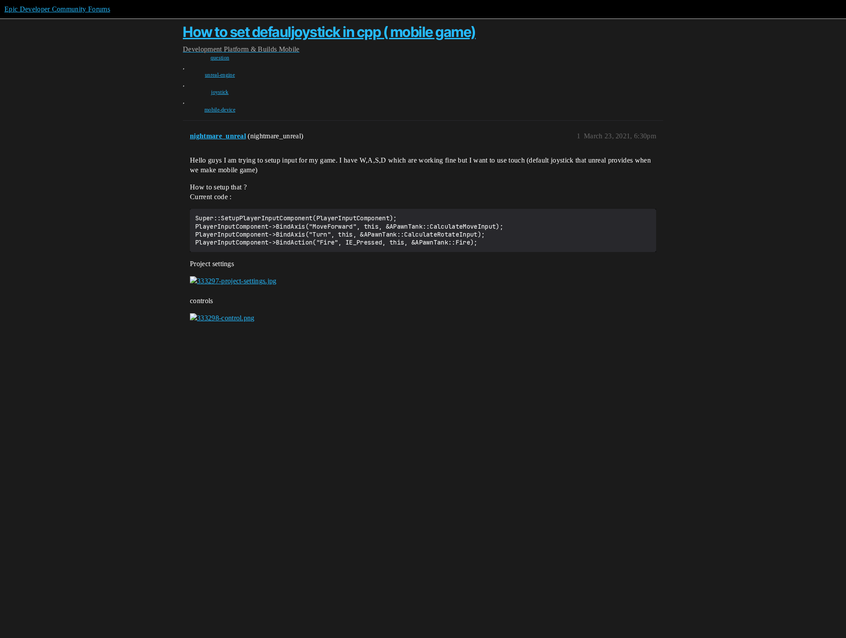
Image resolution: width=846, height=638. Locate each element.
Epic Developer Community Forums (57, 9)
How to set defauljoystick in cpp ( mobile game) (329, 32)
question (220, 58)
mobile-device (219, 110)
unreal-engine (220, 75)
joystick (220, 92)
